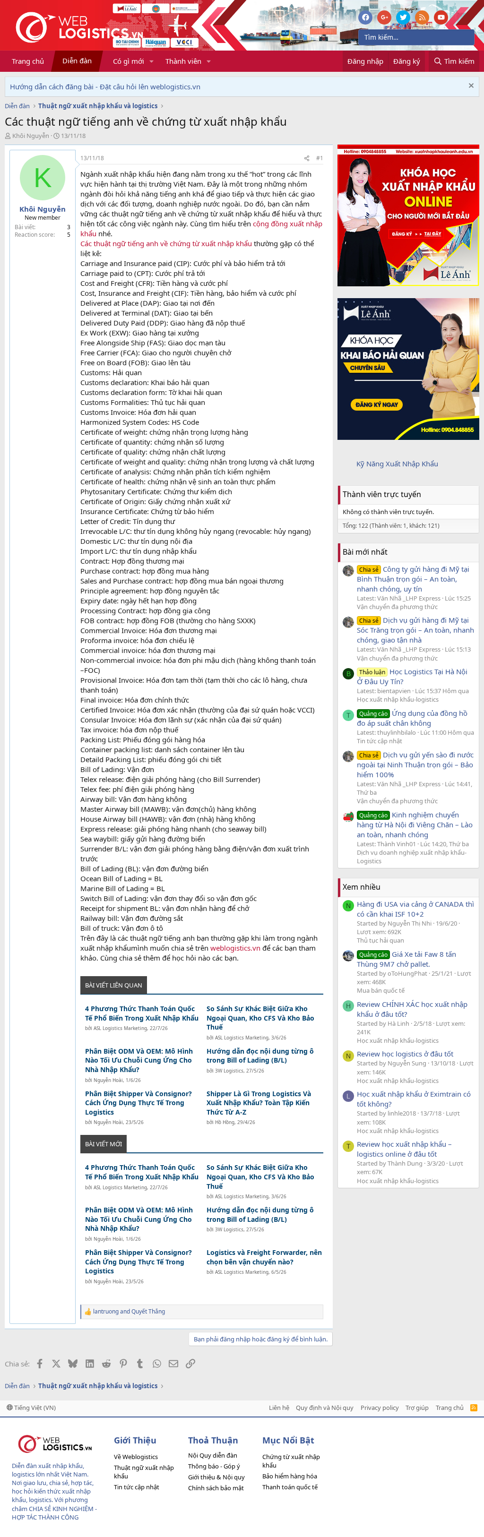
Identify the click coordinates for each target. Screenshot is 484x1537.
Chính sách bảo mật (216, 1488)
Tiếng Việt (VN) (34, 1407)
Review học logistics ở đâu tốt (405, 1053)
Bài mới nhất (365, 552)
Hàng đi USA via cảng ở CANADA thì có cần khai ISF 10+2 (415, 909)
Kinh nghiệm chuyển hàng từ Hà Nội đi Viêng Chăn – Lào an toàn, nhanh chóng (415, 824)
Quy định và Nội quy (325, 1407)
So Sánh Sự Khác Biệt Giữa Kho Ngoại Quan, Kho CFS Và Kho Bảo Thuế (260, 1017)
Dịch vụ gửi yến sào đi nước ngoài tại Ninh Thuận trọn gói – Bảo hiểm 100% (415, 764)
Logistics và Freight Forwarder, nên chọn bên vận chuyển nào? (264, 1257)
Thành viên (183, 61)
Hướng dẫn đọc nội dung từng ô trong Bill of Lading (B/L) (260, 1056)
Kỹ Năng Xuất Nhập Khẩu (397, 463)
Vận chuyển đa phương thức (397, 606)
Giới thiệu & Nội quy (216, 1477)
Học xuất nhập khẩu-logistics (398, 699)
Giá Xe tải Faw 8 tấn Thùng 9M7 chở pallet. (406, 959)
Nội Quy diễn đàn (212, 1455)
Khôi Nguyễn (30, 135)
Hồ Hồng (224, 1122)
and (129, 1311)
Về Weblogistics (136, 1456)
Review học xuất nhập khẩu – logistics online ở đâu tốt (404, 1149)
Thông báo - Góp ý (214, 1466)
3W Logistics (229, 1070)
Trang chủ (28, 61)
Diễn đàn (77, 60)
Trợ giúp (417, 1407)
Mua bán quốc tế (381, 990)
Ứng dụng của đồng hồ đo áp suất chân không (412, 718)
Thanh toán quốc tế (290, 1487)
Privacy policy (380, 1407)
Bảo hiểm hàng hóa (289, 1476)
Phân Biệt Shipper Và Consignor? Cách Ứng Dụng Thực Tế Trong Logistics (138, 1102)
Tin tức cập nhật (379, 741)
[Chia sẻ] (307, 158)
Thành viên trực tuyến (382, 494)
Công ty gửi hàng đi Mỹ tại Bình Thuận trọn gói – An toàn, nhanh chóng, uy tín (413, 578)
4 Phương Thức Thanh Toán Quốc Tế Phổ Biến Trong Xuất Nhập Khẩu (142, 1013)
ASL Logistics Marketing (120, 1028)
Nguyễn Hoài (108, 1080)
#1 (319, 158)
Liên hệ (279, 1407)
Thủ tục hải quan (380, 940)
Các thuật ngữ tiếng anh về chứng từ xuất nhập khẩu (166, 243)
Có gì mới (128, 61)
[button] (151, 61)
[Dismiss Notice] (470, 87)
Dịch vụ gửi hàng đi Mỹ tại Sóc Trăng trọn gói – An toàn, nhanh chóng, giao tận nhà (415, 629)
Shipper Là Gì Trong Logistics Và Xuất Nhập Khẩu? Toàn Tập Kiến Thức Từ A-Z (259, 1102)
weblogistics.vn (235, 948)
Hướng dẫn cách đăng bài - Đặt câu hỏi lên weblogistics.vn (105, 86)
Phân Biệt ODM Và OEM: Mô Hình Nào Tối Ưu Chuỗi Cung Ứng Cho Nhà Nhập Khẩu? (139, 1060)
